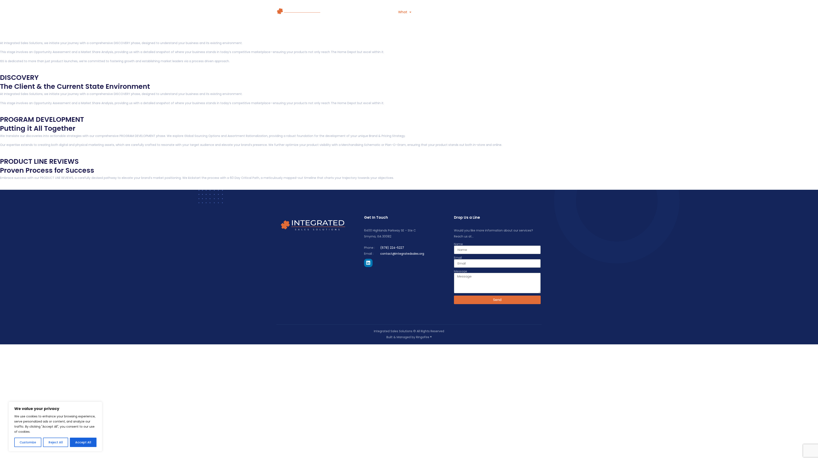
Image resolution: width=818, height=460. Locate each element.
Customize (28, 442)
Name (458, 244)
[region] (55, 426)
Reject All (56, 442)
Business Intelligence (440, 12)
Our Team (532, 12)
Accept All (83, 442)
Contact (506, 12)
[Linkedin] (368, 263)
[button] (405, 12)
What (402, 12)
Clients (381, 12)
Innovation (478, 12)
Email (458, 257)
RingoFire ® (424, 337)
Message (460, 271)
